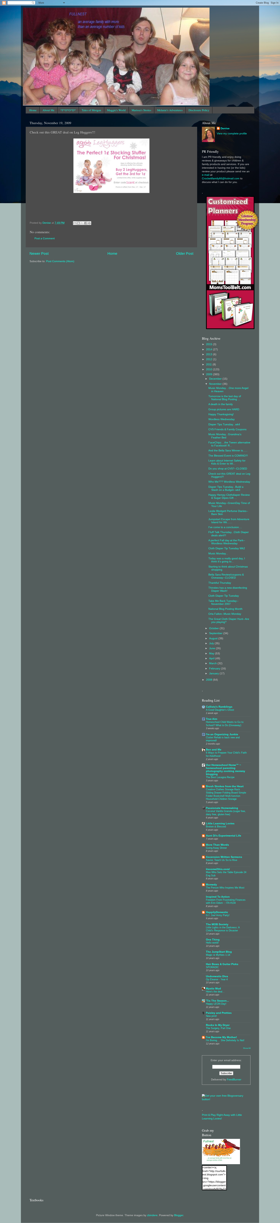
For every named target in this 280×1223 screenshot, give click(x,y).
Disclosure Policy (199, 110)
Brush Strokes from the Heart (225, 786)
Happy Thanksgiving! (221, 414)
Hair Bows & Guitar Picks (222, 964)
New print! (211, 1016)
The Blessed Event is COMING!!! (228, 455)
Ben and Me (213, 749)
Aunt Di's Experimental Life (223, 835)
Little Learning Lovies (220, 823)
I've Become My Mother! (221, 1037)
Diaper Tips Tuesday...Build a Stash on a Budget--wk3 (225, 488)
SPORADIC (212, 967)
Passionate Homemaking (222, 808)
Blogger (178, 1215)
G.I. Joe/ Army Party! (218, 915)
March (213, 663)
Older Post (184, 253)
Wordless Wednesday (221, 419)
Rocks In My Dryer (218, 1025)
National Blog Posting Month (225, 609)
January (214, 673)
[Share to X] (82, 223)
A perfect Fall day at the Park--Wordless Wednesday (226, 542)
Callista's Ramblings (219, 706)
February (215, 668)
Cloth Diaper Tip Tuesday (223, 595)
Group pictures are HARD (223, 409)
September (216, 633)
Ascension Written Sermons (224, 857)
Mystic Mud (213, 988)
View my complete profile (232, 133)
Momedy (211, 884)
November (215, 383)
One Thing (213, 939)
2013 (209, 354)
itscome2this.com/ (218, 869)
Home (33, 110)
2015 (209, 344)
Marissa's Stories (141, 110)
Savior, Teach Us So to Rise (221, 860)
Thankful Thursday (219, 582)
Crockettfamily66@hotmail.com (220, 178)
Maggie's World (116, 110)
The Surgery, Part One (218, 1028)
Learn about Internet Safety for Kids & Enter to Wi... (227, 462)
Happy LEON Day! (216, 1003)
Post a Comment (44, 238)
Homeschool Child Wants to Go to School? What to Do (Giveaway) (224, 724)
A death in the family (220, 404)
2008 (209, 679)
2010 (209, 369)
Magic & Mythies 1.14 (218, 954)
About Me (48, 110)
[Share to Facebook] (86, 223)
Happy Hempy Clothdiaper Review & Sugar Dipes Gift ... (229, 496)
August (213, 638)
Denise (225, 128)
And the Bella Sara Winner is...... (227, 450)
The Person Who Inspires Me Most (225, 887)
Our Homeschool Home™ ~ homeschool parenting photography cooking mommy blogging (225, 770)
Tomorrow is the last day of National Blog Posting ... (224, 398)
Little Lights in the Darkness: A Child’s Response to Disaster (223, 929)
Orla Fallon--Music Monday (224, 613)
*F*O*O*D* (68, 110)
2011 (209, 364)
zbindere (152, 1215)
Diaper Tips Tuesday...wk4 (224, 424)
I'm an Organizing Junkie (222, 734)
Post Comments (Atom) (60, 261)
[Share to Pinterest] (89, 223)
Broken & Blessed (216, 826)
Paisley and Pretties (219, 1012)
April (212, 658)
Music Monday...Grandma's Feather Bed (224, 436)
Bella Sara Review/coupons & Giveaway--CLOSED (226, 576)
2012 (209, 359)
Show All (246, 1048)
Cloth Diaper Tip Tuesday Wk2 (226, 548)
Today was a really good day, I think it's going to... (226, 560)
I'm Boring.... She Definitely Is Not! (225, 1040)
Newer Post (39, 253)
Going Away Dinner (216, 847)
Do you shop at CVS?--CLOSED (227, 468)
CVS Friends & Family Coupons (227, 429)
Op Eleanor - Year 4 (217, 979)
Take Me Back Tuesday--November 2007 (223, 602)
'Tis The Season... (217, 1000)
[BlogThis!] (78, 223)
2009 (209, 374)
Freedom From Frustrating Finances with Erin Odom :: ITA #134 (226, 901)
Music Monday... (218, 553)
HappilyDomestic (217, 912)
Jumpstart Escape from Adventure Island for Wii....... (228, 521)
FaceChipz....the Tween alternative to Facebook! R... (229, 444)
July (212, 643)
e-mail (205, 174)
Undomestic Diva (217, 976)
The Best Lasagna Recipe (220, 777)
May (212, 653)
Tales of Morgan (91, 110)
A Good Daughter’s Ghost (220, 709)
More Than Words (217, 844)
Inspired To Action (218, 896)
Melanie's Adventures (170, 110)
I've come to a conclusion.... (225, 527)
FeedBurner (234, 1079)
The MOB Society (217, 924)
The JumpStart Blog (219, 951)
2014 (209, 349)
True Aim (211, 719)
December (215, 378)
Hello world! (212, 942)
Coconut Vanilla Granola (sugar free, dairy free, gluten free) (226, 813)
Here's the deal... (215, 991)
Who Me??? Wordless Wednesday (229, 481)
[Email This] (75, 223)
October (214, 628)
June (212, 648)
